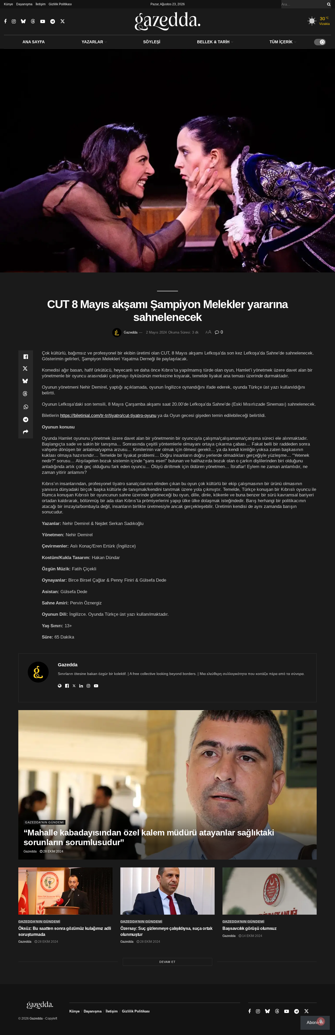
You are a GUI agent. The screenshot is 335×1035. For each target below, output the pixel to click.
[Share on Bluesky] (25, 382)
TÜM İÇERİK (281, 42)
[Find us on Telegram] (52, 22)
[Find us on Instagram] (14, 22)
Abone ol (315, 1022)
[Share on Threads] (25, 394)
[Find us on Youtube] (42, 22)
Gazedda (130, 332)
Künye (8, 4)
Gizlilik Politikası (60, 4)
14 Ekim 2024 (251, 936)
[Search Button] (328, 4)
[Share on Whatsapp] (25, 407)
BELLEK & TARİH (213, 42)
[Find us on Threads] (33, 21)
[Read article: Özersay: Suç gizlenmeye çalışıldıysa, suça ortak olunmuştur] (167, 891)
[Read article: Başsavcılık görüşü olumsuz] (269, 891)
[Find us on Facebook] (5, 22)
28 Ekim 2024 (52, 851)
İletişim (41, 4)
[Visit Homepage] (168, 21)
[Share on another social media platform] (25, 432)
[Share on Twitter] (25, 369)
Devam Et (167, 961)
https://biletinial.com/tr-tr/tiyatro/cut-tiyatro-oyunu (108, 415)
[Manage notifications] (321, 1021)
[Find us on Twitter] (62, 21)
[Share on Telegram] (25, 419)
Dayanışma (24, 4)
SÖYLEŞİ (151, 42)
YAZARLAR (92, 42)
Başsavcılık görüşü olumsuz (249, 928)
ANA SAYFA (34, 42)
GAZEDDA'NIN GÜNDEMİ (44, 822)
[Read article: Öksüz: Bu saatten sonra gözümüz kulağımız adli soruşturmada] (65, 891)
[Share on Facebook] (25, 356)
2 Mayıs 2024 (156, 332)
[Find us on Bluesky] (23, 21)
